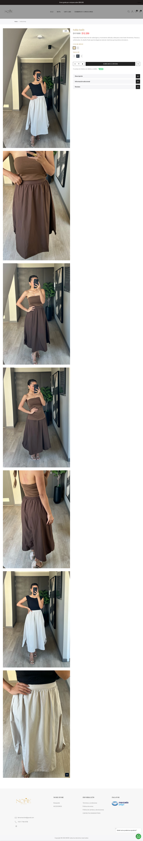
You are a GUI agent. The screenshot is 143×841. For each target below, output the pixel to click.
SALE (52, 12)
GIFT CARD (67, 12)
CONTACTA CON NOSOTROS (91, 813)
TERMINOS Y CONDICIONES (83, 12)
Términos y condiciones (90, 803)
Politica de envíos (88, 806)
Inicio (16, 21)
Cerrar (4, 2)
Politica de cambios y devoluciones (93, 810)
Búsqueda (57, 803)
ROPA (59, 12)
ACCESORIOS (58, 806)
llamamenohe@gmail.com (26, 817)
